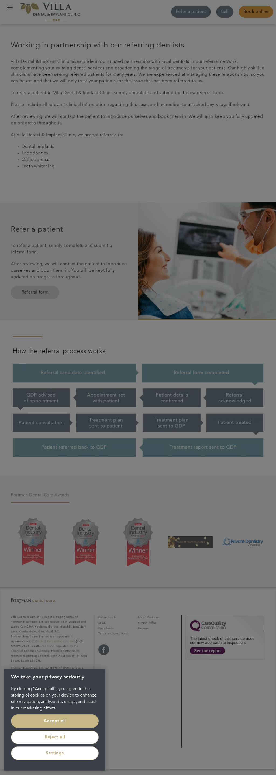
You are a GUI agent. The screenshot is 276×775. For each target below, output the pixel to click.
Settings (55, 753)
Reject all (55, 737)
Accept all (55, 721)
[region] (54, 720)
